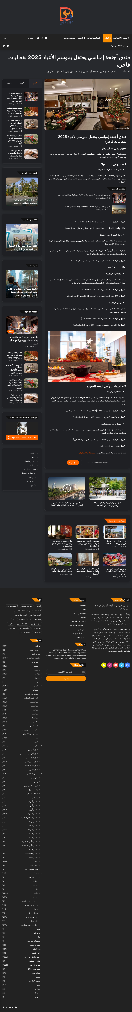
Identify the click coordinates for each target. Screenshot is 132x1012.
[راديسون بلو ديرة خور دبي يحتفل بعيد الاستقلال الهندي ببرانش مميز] (114, 559)
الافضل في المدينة (29, 469)
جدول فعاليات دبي (35, 619)
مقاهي (36, 861)
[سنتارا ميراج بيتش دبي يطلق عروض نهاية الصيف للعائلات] (114, 532)
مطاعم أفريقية (33, 801)
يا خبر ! (113, 46)
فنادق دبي (12, 628)
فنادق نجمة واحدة (32, 765)
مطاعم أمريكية (33, 805)
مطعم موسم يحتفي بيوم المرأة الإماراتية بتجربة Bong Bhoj (14, 110)
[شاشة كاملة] (9, 437)
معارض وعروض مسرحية (29, 730)
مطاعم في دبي (25, 632)
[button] (22, 431)
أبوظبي (38, 606)
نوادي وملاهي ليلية (32, 869)
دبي (14, 619)
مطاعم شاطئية (33, 825)
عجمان (37, 977)
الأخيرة (35, 83)
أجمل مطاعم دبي (26, 606)
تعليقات (9, 83)
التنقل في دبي (33, 877)
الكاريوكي (35, 777)
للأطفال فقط (34, 913)
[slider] (24, 437)
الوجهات (80, 38)
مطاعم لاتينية (34, 837)
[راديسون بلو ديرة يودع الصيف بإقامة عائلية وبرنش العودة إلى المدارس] (119, 198)
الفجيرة (37, 678)
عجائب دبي (36, 973)
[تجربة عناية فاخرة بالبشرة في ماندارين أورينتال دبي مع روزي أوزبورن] (87, 559)
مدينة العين (34, 650)
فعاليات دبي (37, 628)
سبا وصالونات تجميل (31, 905)
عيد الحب (35, 714)
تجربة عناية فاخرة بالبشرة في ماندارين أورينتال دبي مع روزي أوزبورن (87, 571)
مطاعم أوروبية (33, 809)
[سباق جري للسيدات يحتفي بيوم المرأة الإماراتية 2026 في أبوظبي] (31, 139)
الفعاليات (116, 38)
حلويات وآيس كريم (31, 785)
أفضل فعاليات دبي (35, 611)
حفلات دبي (22, 619)
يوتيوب (36, 666)
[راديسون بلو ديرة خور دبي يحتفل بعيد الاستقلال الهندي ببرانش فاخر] (60, 532)
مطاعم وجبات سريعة (31, 853)
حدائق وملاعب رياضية (30, 901)
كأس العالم (34, 726)
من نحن (31, 477)
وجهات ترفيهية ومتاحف (30, 925)
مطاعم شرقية (33, 829)
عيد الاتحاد (35, 706)
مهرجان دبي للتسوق (31, 734)
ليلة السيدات (34, 797)
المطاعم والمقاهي (94, 38)
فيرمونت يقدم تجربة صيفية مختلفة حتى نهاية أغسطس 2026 (87, 206)
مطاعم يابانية (34, 857)
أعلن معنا (31, 485)
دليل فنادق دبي (36, 624)
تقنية (38, 929)
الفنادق (107, 38)
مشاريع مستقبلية (27, 473)
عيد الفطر (35, 718)
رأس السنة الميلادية (31, 698)
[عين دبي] (66, 17)
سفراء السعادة (34, 961)
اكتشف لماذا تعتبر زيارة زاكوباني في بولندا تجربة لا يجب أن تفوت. (24, 292)
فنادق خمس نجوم (32, 762)
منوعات (37, 989)
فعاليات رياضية (33, 722)
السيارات (35, 885)
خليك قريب (28, 481)
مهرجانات (35, 738)
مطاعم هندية (34, 849)
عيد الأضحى (34, 702)
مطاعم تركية (34, 821)
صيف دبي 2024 (123, 46)
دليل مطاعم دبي (22, 624)
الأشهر (22, 83)
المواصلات (36, 873)
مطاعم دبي (37, 632)
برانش (36, 781)
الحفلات (36, 690)
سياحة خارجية (35, 965)
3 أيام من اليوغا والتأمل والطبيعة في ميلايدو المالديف (14, 153)
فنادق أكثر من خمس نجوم (29, 754)
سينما (36, 909)
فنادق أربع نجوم (33, 750)
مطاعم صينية (34, 833)
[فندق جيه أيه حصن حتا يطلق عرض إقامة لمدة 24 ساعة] (60, 559)
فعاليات (10, 624)
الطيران (36, 889)
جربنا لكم (37, 933)
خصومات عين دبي (69, 38)
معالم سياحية (34, 921)
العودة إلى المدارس (31, 694)
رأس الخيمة (36, 953)
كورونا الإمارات (34, 981)
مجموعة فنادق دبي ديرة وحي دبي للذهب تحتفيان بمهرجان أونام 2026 (88, 543)
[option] (22, 192)
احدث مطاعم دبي (19, 611)
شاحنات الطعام (33, 793)
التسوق (36, 897)
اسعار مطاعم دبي (21, 615)
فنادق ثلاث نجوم (32, 758)
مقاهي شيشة (33, 865)
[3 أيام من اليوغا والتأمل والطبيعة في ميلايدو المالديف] (31, 154)
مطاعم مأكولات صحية (30, 845)
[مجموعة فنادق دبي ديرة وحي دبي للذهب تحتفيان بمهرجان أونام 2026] (87, 532)
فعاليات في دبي (24, 628)
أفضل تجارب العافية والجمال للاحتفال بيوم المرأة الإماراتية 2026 (23, 199)
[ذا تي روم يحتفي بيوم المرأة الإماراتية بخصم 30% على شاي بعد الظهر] (31, 124)
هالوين (36, 742)
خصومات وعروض (33, 941)
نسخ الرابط (73, 462)
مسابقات (35, 662)
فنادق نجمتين (34, 769)
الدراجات (35, 881)
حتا (39, 937)
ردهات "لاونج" (33, 789)
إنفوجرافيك (36, 654)
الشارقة (37, 674)
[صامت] (13, 437)
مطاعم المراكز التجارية (30, 817)
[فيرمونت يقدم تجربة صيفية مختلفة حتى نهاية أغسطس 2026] (119, 209)
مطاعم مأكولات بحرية (30, 841)
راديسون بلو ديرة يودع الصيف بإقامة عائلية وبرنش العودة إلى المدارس (84, 195)
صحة (37, 997)
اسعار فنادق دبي (35, 615)
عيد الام (36, 710)
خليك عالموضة (35, 945)
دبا (38, 682)
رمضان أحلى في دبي (32, 957)
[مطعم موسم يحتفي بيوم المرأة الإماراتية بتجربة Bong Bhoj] (31, 111)
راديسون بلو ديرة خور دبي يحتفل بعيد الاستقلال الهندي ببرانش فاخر (62, 543)
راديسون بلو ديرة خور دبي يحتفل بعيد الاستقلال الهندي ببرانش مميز (116, 571)
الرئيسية (126, 38)
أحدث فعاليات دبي (12, 606)
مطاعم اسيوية (33, 813)
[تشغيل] (34, 437)
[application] (22, 431)
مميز (38, 985)
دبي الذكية (36, 949)
